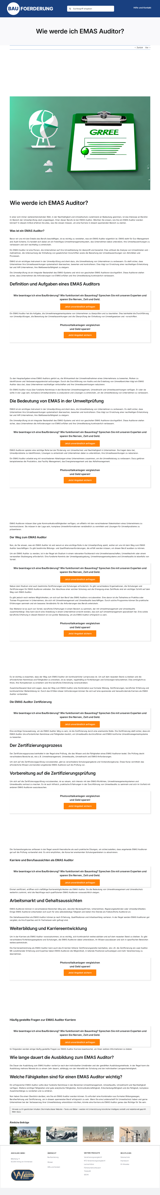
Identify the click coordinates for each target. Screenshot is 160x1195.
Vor (146, 47)
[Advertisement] (80, 73)
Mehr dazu (16, 1112)
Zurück (140, 47)
